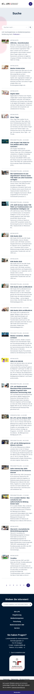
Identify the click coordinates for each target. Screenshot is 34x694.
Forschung (17, 621)
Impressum (6, 679)
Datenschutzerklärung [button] (18, 687)
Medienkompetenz (17, 618)
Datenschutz (14, 679)
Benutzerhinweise (25, 679)
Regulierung (17, 615)
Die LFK (17, 611)
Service (17, 628)
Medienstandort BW (17, 625)
